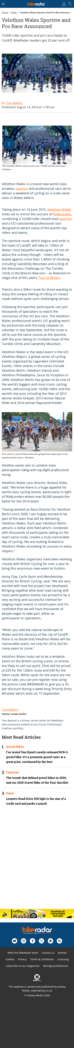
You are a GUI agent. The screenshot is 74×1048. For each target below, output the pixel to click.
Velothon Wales (59, 209)
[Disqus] (37, 860)
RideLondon (62, 214)
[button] (37, 148)
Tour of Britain (49, 278)
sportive (21, 188)
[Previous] (9, 144)
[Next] (64, 144)
